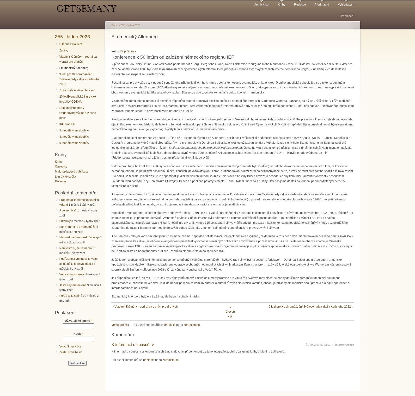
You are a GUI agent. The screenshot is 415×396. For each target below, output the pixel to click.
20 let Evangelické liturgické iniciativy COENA (77, 99)
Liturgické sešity (65, 176)
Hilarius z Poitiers (70, 44)
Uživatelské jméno (78, 320)
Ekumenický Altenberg (73, 68)
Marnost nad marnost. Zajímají (79, 237)
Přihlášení (347, 16)
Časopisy (61, 166)
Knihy (281, 4)
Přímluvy (65, 221)
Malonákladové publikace (72, 171)
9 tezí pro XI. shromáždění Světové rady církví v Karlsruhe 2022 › (311, 306)
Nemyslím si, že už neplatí (76, 248)
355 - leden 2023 (72, 36)
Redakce (300, 4)
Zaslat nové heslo (70, 352)
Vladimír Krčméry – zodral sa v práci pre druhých (78, 59)
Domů (114, 25)
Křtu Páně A (67, 124)
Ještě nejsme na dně (72, 285)
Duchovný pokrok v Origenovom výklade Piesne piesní (77, 112)
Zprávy (63, 50)
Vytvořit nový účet (70, 346)
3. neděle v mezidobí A (74, 130)
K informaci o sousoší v (132, 344)
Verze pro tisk (120, 325)
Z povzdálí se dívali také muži (78, 90)
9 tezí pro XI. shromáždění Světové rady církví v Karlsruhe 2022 (79, 79)
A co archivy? (68, 210)
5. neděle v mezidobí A (74, 143)
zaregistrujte (192, 325)
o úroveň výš (230, 311)
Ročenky (61, 181)
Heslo (78, 333)
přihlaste (170, 325)
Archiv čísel (261, 4)
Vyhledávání (346, 4)
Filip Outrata (128, 51)
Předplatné (322, 4)
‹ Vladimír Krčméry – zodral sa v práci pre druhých (145, 306)
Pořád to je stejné (70, 295)
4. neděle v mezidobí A (74, 136)
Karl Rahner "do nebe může (77, 227)
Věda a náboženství (72, 274)
